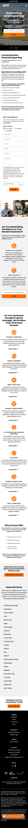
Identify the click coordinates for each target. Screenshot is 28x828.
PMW (2, 794)
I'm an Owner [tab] (8, 128)
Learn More (12, 349)
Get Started (14, 706)
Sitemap (7, 794)
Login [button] (14, 724)
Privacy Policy (13, 794)
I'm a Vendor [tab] (8, 130)
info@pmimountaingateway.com (14, 757)
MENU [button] (26, 6)
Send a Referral (14, 742)
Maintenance (12, 48)
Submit (14, 34)
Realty (14, 719)
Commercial (14, 722)
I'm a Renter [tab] (18, 128)
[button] (12, 766)
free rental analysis (14, 575)
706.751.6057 (14, 1)
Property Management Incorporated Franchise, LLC (16, 782)
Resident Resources (14, 732)
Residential (14, 717)
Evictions (16, 48)
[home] (7, 6)
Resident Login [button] (14, 735)
